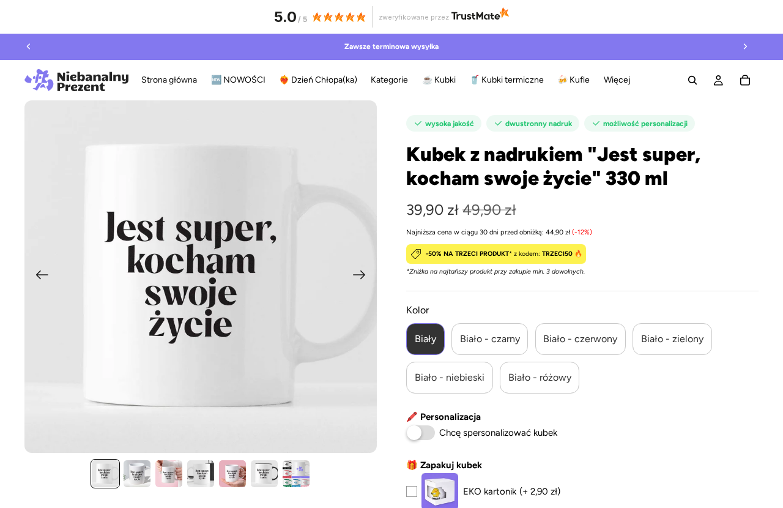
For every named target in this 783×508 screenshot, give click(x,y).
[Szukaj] (692, 80)
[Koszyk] (745, 80)
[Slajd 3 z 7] (168, 473)
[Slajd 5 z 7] (232, 473)
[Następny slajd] (745, 46)
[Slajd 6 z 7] (264, 473)
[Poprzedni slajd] (28, 46)
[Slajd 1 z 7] (105, 473)
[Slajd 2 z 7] (137, 473)
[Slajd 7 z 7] (296, 473)
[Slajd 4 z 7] (200, 473)
